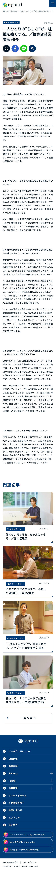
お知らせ (14, 11)
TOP (8, 11)
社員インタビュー (11, 22)
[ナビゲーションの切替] (52, 3)
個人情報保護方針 (10, 862)
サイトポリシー (30, 862)
